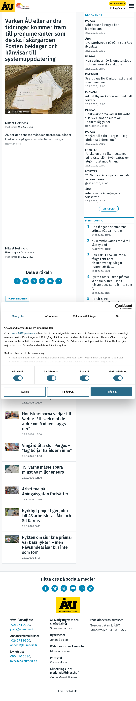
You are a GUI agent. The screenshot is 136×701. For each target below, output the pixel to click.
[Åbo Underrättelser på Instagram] (64, 588)
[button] (117, 8)
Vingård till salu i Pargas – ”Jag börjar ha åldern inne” (106, 140)
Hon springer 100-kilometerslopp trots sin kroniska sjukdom (108, 64)
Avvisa (25, 391)
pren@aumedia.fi (21, 629)
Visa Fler (108, 208)
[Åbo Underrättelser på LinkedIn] (82, 588)
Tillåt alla (111, 391)
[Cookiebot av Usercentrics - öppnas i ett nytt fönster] (117, 306)
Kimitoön (91, 74)
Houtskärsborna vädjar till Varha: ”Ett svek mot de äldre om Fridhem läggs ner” (108, 120)
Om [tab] (118, 316)
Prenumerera (117, 3)
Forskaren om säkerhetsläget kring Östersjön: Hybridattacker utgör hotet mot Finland (107, 159)
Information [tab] (51, 316)
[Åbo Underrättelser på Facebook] (45, 588)
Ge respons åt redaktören (21, 252)
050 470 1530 (20, 656)
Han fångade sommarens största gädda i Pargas (109, 231)
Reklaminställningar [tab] (84, 316)
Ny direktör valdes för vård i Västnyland (111, 245)
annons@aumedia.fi (23, 645)
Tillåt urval (68, 391)
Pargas (90, 21)
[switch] (51, 378)
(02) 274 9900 (20, 625)
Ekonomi (91, 92)
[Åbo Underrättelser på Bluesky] (54, 588)
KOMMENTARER (17, 298)
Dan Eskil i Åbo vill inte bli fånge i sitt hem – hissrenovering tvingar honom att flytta (109, 263)
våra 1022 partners (23, 333)
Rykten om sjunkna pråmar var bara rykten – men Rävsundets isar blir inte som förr (112, 285)
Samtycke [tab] (18, 316)
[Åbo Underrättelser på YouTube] (73, 588)
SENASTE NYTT (95, 15)
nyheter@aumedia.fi (23, 661)
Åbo (88, 38)
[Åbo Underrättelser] (68, 605)
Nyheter (91, 149)
